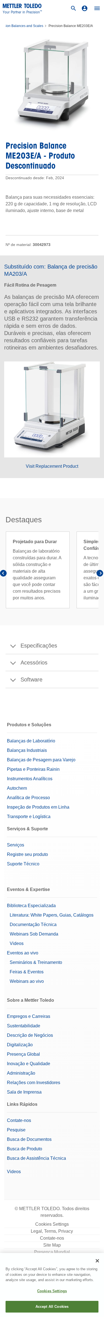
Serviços (15, 845)
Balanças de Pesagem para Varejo (41, 759)
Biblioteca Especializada (31, 905)
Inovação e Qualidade (28, 1063)
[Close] (97, 1261)
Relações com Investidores (33, 1082)
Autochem (17, 788)
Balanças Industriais (27, 750)
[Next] (100, 574)
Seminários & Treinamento (36, 962)
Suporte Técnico (23, 863)
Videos (17, 943)
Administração (21, 1073)
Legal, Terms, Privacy (52, 1231)
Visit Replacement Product (52, 466)
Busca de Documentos (29, 1139)
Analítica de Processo (28, 797)
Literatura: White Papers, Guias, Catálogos (51, 915)
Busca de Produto (24, 1148)
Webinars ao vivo (27, 981)
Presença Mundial (52, 1252)
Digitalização (20, 1044)
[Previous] (4, 574)
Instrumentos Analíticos (29, 778)
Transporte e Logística (28, 816)
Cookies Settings (52, 1224)
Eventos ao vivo (22, 953)
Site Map (52, 1245)
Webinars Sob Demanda (34, 934)
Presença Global (23, 1054)
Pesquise (16, 1130)
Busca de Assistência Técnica (36, 1158)
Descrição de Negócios (30, 1035)
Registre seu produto (27, 854)
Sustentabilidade (23, 1025)
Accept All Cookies (52, 1306)
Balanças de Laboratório (31, 740)
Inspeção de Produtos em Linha (38, 807)
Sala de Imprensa (24, 1092)
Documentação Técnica (33, 924)
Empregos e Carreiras (28, 1016)
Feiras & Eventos (27, 971)
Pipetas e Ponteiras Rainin (33, 769)
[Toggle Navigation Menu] (97, 8)
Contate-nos (19, 1120)
